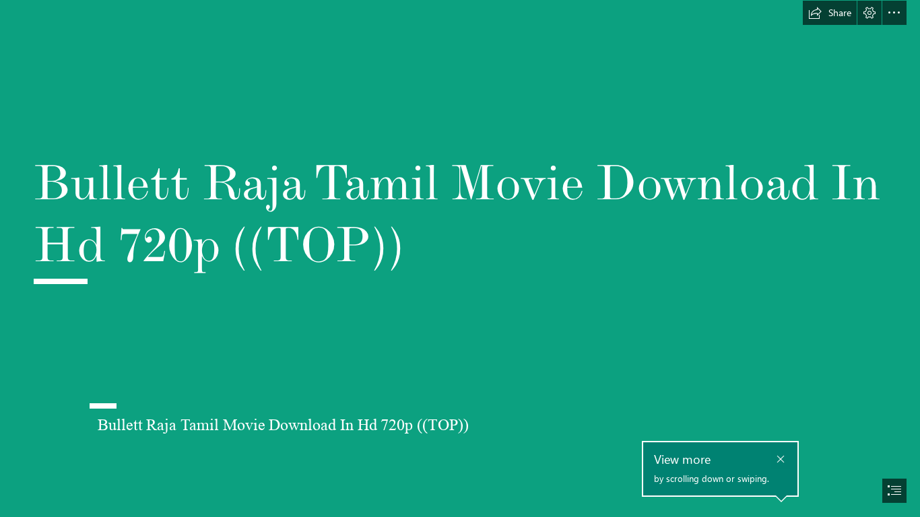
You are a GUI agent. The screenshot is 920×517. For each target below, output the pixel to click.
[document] (460, 258)
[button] (830, 13)
